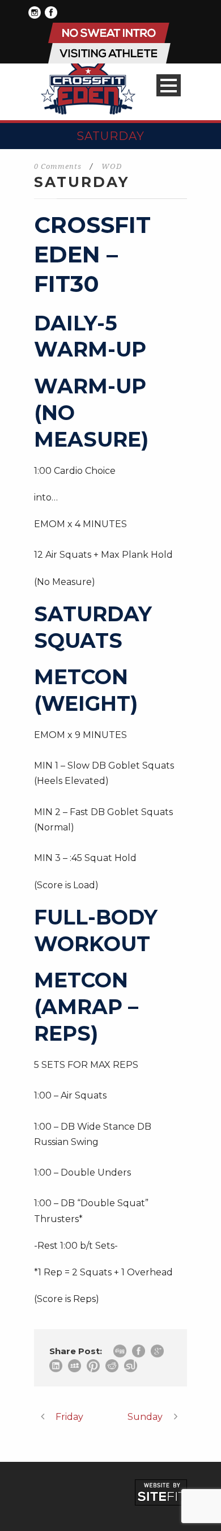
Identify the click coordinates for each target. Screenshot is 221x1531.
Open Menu (168, 85)
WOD (111, 166)
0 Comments (58, 166)
